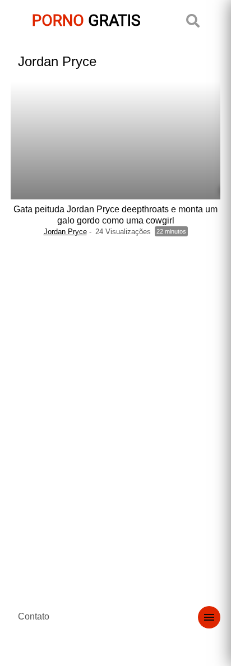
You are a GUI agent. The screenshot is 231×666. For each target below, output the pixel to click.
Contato (33, 616)
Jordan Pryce (65, 231)
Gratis (86, 20)
